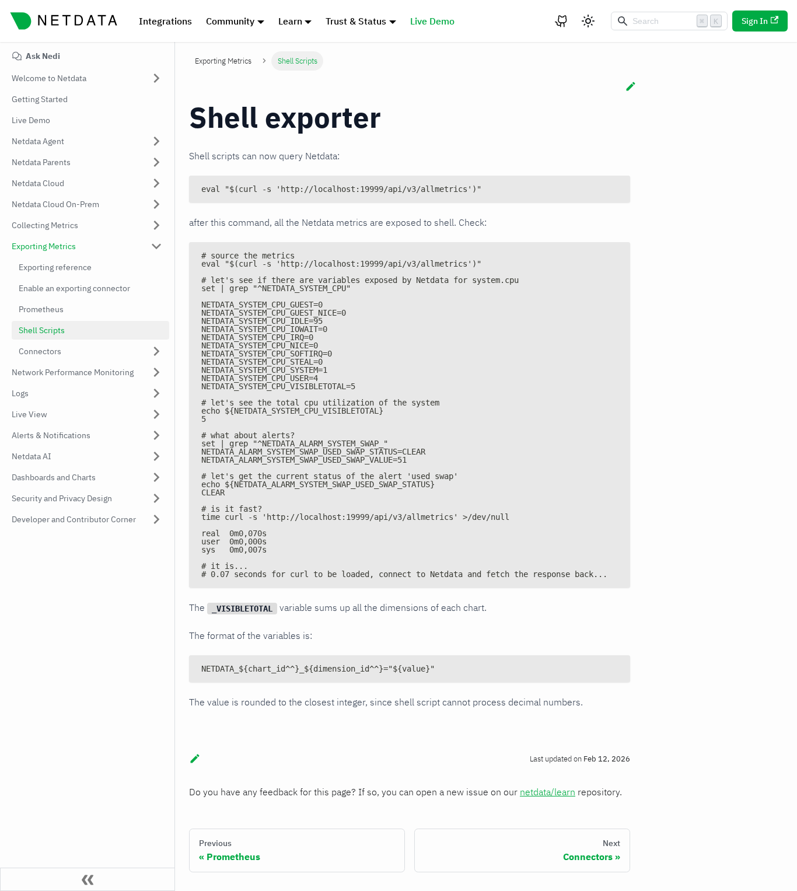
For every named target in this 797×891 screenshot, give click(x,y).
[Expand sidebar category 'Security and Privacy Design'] (156, 498)
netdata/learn (547, 792)
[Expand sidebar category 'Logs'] (156, 393)
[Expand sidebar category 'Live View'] (156, 414)
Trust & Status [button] (356, 21)
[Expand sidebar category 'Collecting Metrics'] (156, 225)
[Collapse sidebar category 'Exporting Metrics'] (156, 246)
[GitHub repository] (562, 21)
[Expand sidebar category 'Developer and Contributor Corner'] (156, 519)
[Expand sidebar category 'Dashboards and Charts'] (156, 477)
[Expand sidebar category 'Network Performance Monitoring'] (156, 372)
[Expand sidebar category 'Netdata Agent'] (156, 141)
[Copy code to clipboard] (615, 190)
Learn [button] (290, 21)
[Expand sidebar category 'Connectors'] (156, 351)
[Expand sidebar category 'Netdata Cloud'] (156, 183)
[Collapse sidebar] (87, 879)
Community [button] (230, 21)
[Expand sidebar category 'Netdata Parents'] (156, 162)
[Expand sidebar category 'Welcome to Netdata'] (156, 78)
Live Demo (432, 21)
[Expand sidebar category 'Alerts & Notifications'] (156, 435)
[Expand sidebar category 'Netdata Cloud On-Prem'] (156, 204)
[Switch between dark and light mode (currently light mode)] (588, 21)
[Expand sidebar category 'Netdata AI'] (156, 456)
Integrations (165, 21)
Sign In (755, 21)
